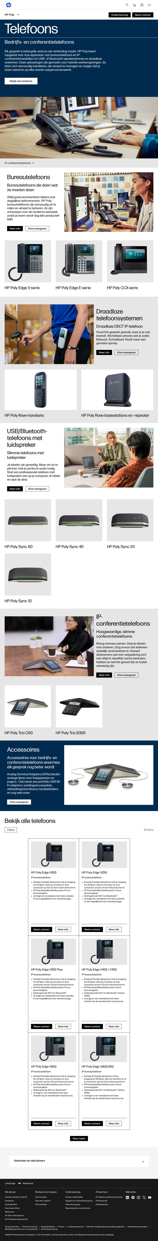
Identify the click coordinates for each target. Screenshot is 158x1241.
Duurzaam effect (12, 1208)
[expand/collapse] (33, 163)
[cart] (134, 5)
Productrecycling (29, 1227)
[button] (79, 1161)
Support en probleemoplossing (78, 1201)
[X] (144, 1197)
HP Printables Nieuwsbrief (16, 1219)
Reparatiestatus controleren (77, 1208)
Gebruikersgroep (72, 1204)
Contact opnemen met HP (16, 1197)
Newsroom (9, 1212)
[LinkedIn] (127, 1197)
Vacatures (9, 1201)
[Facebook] (133, 1197)
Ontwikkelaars (102, 1204)
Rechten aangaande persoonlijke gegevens (106, 1227)
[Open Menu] (149, 5)
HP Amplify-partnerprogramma (109, 1197)
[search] (127, 5)
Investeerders (11, 1204)
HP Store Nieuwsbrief (14, 1215)
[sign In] (142, 5)
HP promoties (41, 1204)
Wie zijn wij (10, 1192)
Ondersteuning (72, 1192)
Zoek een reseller (43, 1201)
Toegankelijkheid (48, 1227)
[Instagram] (138, 1197)
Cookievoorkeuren (76, 1227)
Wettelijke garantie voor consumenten (21, 1229)
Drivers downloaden (74, 1197)
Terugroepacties (12, 1227)
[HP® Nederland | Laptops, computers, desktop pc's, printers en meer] (8, 5)
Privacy (61, 1227)
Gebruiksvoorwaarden (137, 1227)
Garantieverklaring (49, 1229)
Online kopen (41, 1197)
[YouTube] (149, 1197)
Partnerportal (101, 1201)
